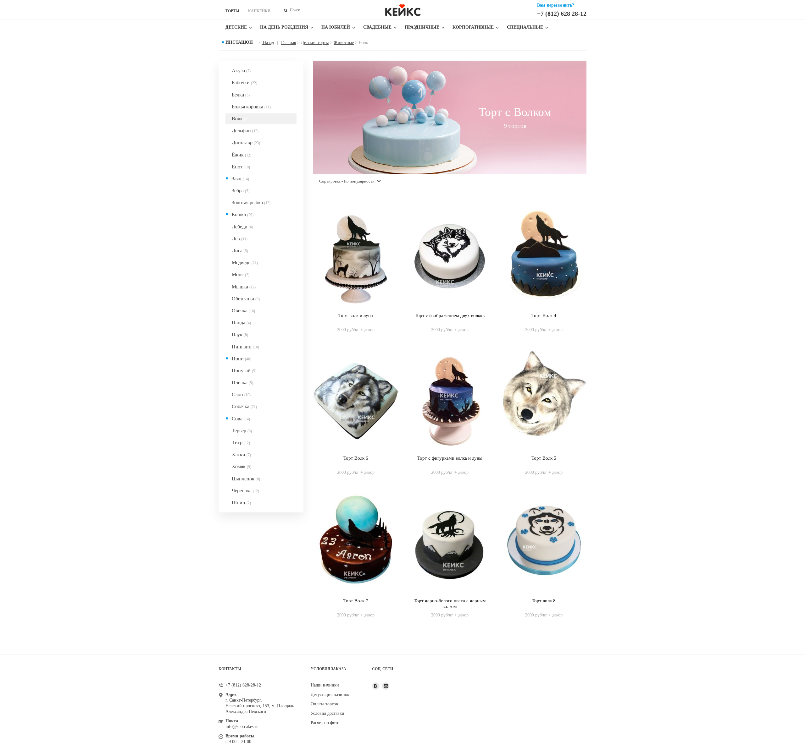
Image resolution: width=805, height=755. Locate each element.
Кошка (242, 214)
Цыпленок (246, 478)
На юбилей (335, 27)
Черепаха (245, 490)
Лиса (240, 250)
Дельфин (245, 130)
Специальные (525, 27)
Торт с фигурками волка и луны (449, 458)
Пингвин (245, 346)
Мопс (240, 274)
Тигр (241, 442)
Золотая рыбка (251, 202)
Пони (241, 358)
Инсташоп (239, 42)
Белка (241, 94)
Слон (241, 394)
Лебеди (242, 226)
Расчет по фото (325, 722)
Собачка (244, 406)
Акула (241, 70)
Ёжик (241, 154)
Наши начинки (325, 685)
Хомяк (241, 466)
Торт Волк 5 (543, 458)
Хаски (241, 454)
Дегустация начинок (330, 694)
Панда (241, 322)
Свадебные (377, 27)
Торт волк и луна (355, 315)
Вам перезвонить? (555, 5)
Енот (241, 166)
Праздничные (422, 27)
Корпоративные (473, 27)
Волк (240, 118)
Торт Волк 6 (355, 458)
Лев (239, 238)
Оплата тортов (324, 704)
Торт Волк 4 (543, 315)
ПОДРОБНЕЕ (356, 323)
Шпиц (241, 502)
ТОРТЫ (232, 11)
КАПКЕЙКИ (259, 11)
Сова (241, 418)
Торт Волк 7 (355, 600)
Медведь (245, 262)
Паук (240, 334)
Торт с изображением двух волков (450, 315)
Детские (236, 27)
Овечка (243, 310)
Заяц (240, 178)
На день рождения (284, 27)
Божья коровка (251, 106)
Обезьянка (246, 298)
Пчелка (242, 382)
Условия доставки (327, 713)
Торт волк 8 (544, 600)
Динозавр (246, 142)
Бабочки (244, 82)
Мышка (244, 286)
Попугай (244, 370)
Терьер (242, 430)
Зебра (240, 190)
